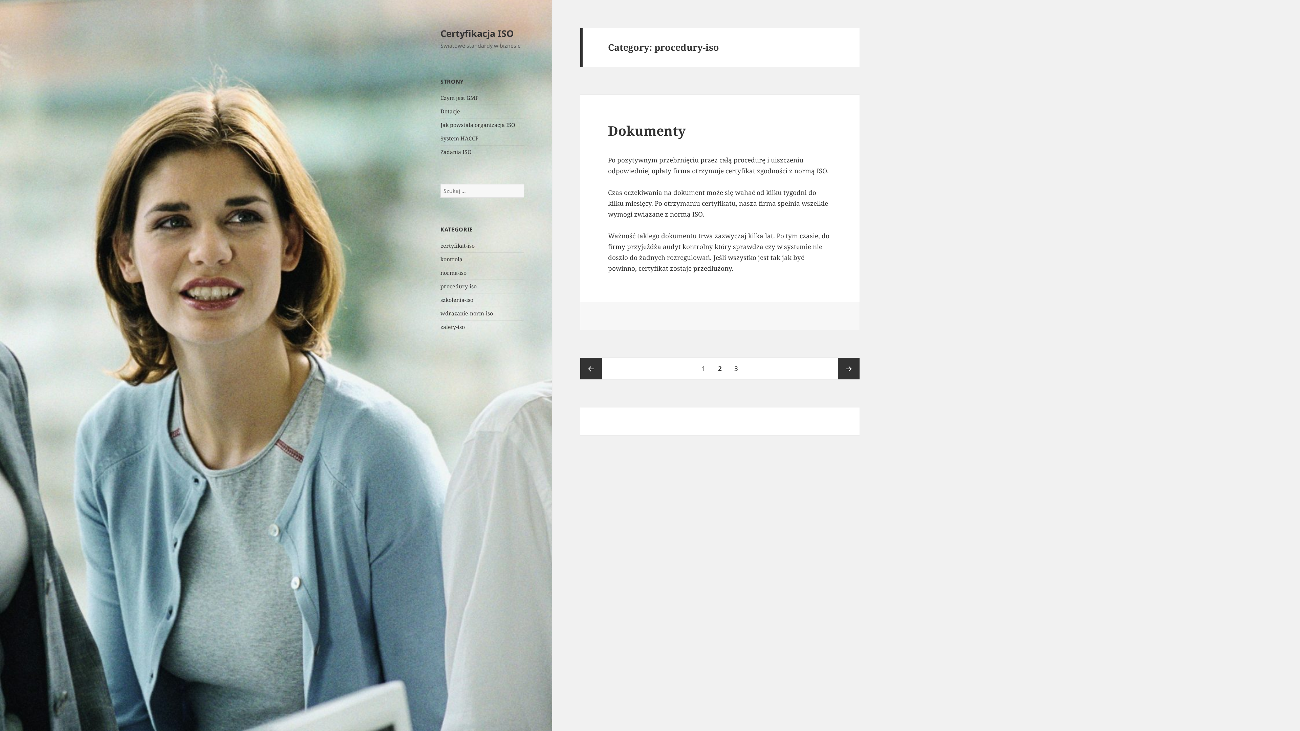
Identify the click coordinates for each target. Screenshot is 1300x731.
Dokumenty (647, 130)
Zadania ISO (456, 152)
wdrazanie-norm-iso (466, 313)
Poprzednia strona (591, 368)
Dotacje (450, 111)
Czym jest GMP (459, 98)
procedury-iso (458, 286)
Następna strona (849, 368)
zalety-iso (452, 327)
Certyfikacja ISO (477, 33)
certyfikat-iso (457, 245)
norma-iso (453, 272)
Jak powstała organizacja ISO (477, 125)
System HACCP (459, 138)
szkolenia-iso (456, 300)
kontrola (451, 259)
